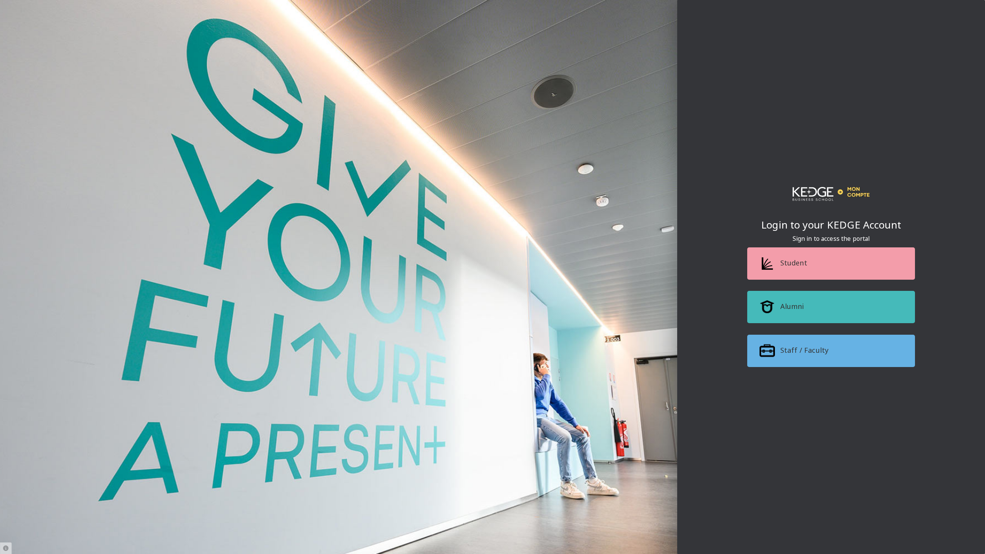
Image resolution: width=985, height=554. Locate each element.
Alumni (791, 306)
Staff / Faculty (803, 350)
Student (792, 262)
